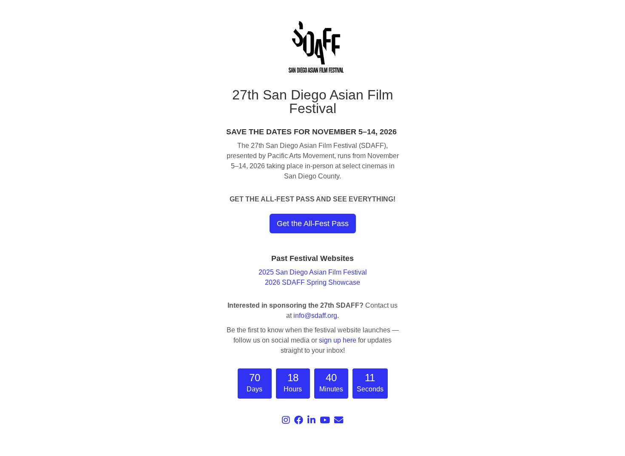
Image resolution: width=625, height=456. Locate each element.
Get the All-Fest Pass (313, 223)
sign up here (337, 340)
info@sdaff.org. (316, 315)
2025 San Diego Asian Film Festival (313, 272)
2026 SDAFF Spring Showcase (312, 282)
